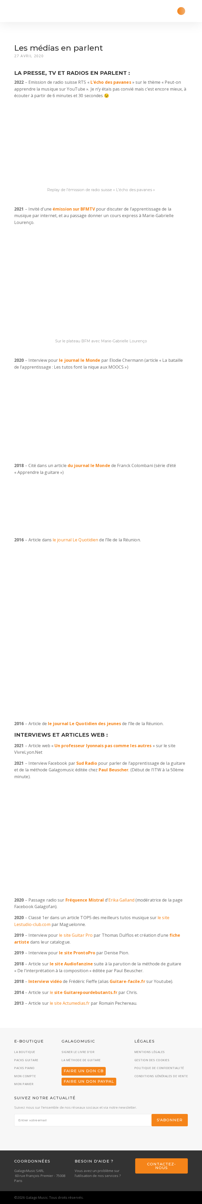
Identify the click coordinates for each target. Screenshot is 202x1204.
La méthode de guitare (81, 1060)
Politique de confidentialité (159, 1068)
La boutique (24, 1052)
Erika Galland (121, 900)
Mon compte (25, 1076)
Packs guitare (26, 1060)
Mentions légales (149, 1052)
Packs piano (24, 1068)
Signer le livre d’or (78, 1052)
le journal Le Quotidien (75, 540)
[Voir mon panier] (181, 11)
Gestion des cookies (152, 1060)
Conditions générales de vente (161, 1076)
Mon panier (23, 1084)
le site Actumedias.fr (70, 1003)
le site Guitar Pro (76, 935)
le (83, 992)
